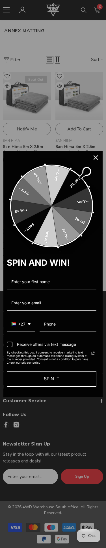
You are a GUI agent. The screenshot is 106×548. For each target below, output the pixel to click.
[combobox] (21, 324)
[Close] (96, 157)
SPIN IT (51, 378)
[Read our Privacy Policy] (93, 353)
